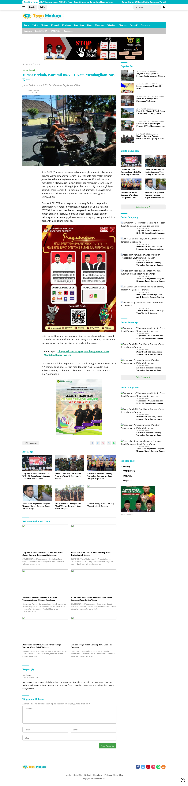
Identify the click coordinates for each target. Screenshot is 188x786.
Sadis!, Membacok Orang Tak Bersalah (148, 87)
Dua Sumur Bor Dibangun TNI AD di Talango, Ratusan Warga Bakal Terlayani (68, 506)
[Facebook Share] (92, 443)
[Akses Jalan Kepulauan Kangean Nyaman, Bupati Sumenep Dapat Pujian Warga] (37, 493)
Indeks (42, 7)
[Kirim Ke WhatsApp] (114, 443)
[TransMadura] (43, 16)
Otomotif (133, 25)
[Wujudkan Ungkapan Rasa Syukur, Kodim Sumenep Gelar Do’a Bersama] (127, 75)
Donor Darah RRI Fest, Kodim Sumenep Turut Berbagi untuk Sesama (123, 2)
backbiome (27, 675)
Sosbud (32, 70)
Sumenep (28, 31)
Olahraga (122, 25)
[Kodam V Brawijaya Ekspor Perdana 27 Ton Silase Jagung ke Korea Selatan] (127, 125)
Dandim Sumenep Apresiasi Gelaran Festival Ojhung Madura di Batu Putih (150, 137)
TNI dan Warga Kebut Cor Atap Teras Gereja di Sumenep (101, 505)
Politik (35, 25)
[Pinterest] (148, 767)
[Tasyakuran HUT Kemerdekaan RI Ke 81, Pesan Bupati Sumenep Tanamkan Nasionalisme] (37, 463)
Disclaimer (97, 775)
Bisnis (89, 25)
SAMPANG (55, 31)
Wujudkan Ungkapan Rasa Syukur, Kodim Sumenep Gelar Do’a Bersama (149, 74)
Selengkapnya (142, 207)
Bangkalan (68, 31)
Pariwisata (145, 25)
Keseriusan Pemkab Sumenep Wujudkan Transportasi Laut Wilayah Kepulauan (99, 476)
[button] (158, 7)
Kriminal (55, 25)
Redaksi (32, 7)
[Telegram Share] (109, 443)
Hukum (44, 25)
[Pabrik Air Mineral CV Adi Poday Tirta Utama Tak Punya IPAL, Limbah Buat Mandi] (127, 113)
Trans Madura (33, 90)
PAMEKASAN (41, 31)
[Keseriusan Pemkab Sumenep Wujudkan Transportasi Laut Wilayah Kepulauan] (102, 463)
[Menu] (24, 7)
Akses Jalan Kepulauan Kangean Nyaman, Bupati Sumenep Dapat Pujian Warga (36, 506)
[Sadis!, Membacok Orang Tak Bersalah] (127, 88)
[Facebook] (138, 767)
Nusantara (99, 25)
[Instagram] (153, 767)
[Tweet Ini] (98, 443)
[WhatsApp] (158, 767)
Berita (26, 25)
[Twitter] (143, 767)
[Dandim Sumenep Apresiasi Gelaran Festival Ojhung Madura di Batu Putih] (127, 138)
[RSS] (163, 767)
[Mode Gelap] (164, 7)
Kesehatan (66, 25)
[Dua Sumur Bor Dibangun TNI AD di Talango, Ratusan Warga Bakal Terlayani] (69, 493)
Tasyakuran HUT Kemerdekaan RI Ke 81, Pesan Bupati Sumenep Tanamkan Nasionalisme (36, 476)
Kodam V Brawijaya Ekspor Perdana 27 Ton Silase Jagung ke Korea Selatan (150, 125)
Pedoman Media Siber (113, 775)
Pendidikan (79, 25)
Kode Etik (77, 775)
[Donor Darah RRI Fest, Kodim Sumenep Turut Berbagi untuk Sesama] (69, 463)
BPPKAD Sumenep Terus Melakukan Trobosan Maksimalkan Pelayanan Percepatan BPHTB (147, 100)
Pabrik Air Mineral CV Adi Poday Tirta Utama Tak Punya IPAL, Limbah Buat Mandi (150, 112)
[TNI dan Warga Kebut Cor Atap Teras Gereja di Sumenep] (102, 493)
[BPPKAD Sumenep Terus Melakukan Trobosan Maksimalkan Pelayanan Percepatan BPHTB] (127, 100)
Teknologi (111, 25)
